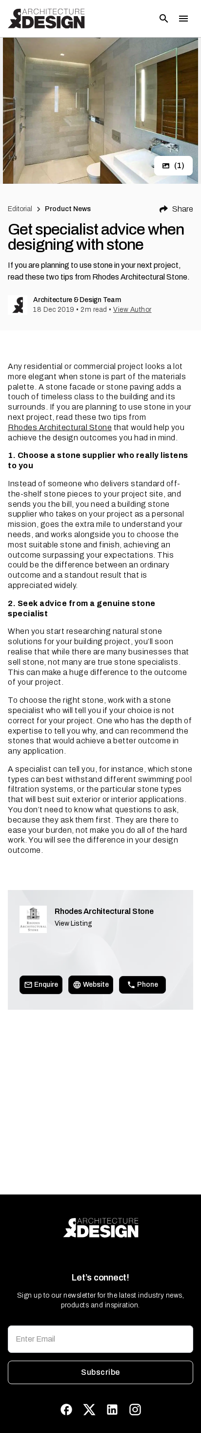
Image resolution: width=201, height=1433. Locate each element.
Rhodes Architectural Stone (60, 427)
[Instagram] (135, 1409)
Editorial (20, 209)
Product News (68, 209)
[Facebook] (66, 1409)
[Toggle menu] (183, 18)
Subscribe (100, 1372)
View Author (132, 309)
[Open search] (164, 18)
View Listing (73, 923)
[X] (89, 1409)
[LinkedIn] (112, 1409)
